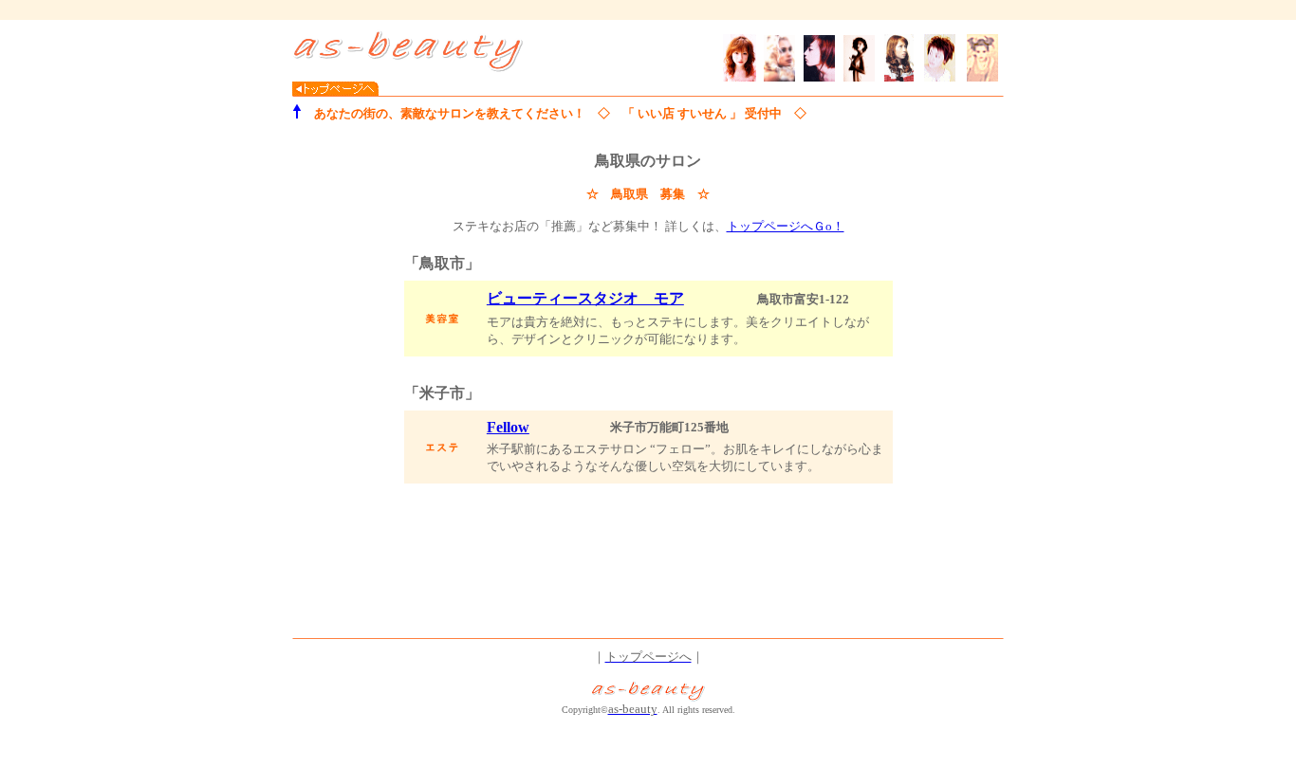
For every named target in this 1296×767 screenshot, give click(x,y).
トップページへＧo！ (785, 226)
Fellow (508, 427)
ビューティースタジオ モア (585, 298)
